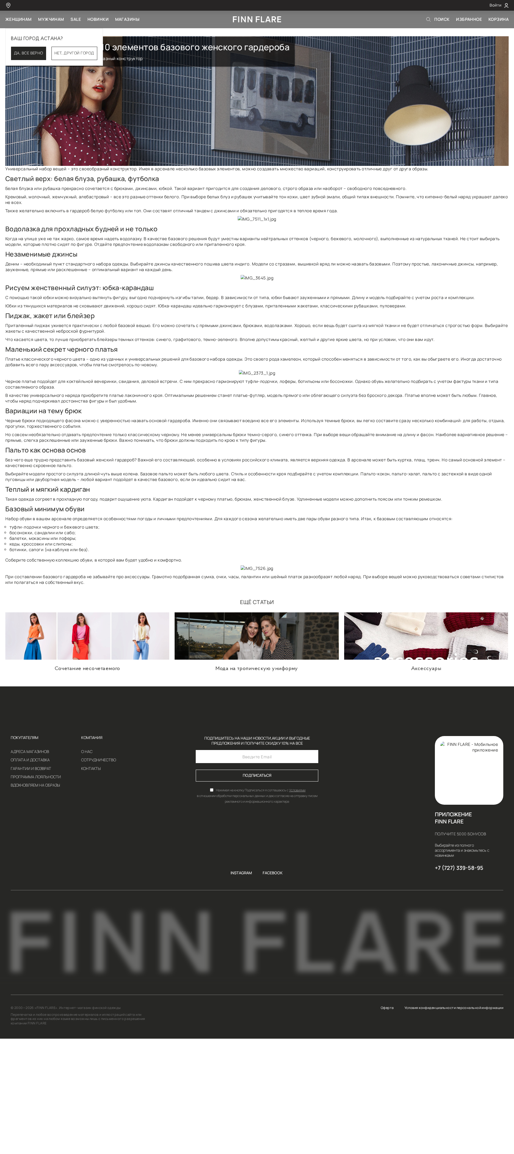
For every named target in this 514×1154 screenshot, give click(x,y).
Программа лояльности (36, 777)
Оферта (387, 1008)
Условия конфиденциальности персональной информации (454, 1008)
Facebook (273, 873)
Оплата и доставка (30, 760)
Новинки (98, 19)
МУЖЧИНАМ (51, 19)
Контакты (91, 769)
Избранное (469, 19)
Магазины (127, 19)
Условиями (297, 790)
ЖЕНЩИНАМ (18, 19)
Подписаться (257, 775)
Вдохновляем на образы (35, 785)
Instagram (241, 873)
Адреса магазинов (30, 752)
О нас (87, 752)
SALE (75, 19)
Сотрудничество (98, 760)
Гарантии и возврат (31, 769)
